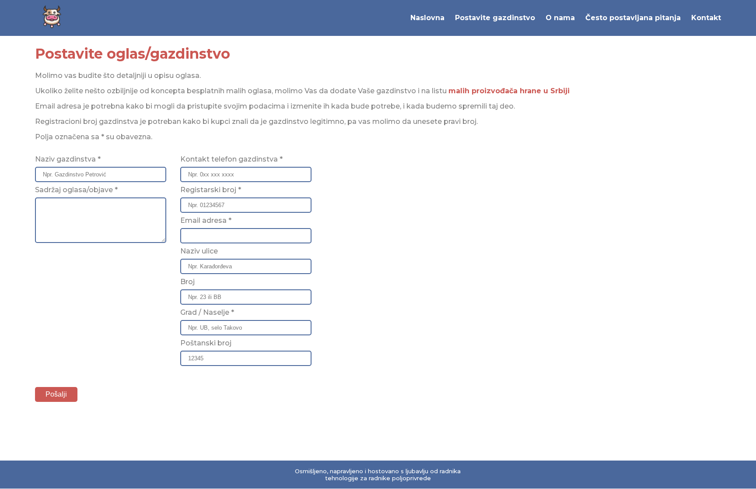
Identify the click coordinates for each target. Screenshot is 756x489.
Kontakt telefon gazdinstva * (231, 159)
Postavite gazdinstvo (495, 18)
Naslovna (427, 18)
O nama (560, 18)
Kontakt (706, 18)
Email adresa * (205, 220)
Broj (187, 282)
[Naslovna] (52, 28)
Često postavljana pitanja (633, 18)
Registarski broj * (210, 190)
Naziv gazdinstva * (68, 159)
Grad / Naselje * (207, 312)
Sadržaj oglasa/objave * (76, 190)
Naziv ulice (199, 251)
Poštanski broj (205, 343)
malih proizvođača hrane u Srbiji (509, 91)
